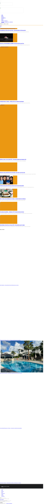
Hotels (2, 494)
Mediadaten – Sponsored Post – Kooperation (5, 486)
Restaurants (3, 493)
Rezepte (2, 491)
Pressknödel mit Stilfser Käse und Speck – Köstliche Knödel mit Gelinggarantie (13, 30)
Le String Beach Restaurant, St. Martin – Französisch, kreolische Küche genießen (11, 428)
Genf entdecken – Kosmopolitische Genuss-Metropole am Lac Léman (9, 285)
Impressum (2, 22)
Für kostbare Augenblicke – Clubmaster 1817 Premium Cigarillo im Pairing (12, 211)
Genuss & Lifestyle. (4, 20)
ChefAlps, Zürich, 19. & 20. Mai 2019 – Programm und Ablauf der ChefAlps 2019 (13, 159)
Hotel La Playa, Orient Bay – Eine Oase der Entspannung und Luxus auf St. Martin (11, 373)
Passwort (1, 501)
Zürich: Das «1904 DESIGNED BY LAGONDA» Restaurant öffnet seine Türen (12, 43)
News (2, 490)
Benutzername (2, 500)
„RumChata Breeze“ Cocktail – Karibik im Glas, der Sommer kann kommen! (12, 101)
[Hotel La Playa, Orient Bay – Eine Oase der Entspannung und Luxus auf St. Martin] (22, 357)
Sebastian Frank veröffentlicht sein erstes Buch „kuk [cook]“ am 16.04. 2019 (12, 172)
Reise (2, 492)
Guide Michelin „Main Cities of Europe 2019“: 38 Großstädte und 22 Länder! (12, 225)
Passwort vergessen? (9, 503)
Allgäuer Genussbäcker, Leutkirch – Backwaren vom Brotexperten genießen (10, 340)
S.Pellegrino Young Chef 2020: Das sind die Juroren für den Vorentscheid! (12, 185)
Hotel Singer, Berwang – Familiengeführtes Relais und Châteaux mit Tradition (10, 482)
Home (2, 489)
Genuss (2, 495)
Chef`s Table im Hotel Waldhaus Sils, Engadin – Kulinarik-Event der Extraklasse (13, 198)
